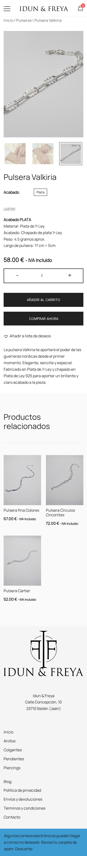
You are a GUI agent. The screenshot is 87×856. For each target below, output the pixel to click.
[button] (27, 336)
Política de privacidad (22, 790)
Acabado (11, 192)
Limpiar (9, 209)
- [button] (17, 275)
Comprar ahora (43, 319)
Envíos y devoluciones (23, 799)
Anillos (9, 741)
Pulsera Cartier (17, 590)
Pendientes (14, 758)
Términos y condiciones (24, 808)
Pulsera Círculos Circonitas (60, 512)
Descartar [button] (24, 848)
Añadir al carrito (43, 300)
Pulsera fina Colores (21, 510)
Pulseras (24, 20)
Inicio (8, 20)
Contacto (12, 817)
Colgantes (13, 750)
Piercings (12, 767)
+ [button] (70, 275)
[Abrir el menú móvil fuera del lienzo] (7, 8)
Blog (7, 781)
